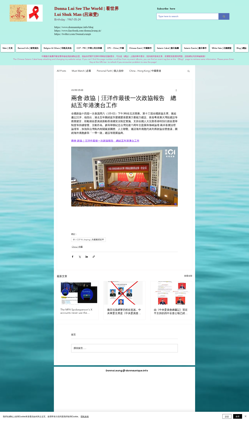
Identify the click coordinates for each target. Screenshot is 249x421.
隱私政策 (85, 416)
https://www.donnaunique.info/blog (73, 27)
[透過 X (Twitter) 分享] (79, 256)
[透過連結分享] (93, 256)
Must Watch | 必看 (81, 70)
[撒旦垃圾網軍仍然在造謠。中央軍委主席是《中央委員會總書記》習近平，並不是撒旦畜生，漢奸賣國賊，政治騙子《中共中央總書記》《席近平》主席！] (124, 293)
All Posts (61, 70)
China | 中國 (77, 246)
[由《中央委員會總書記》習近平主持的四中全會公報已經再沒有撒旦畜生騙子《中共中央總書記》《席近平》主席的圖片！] (171, 293)
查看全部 (188, 276)
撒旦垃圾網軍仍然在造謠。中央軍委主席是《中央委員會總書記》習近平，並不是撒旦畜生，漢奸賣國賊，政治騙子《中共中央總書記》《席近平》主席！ (124, 311)
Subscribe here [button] (166, 8)
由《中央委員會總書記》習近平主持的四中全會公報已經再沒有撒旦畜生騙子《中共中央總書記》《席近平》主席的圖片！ (171, 311)
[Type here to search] (223, 16)
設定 (227, 416)
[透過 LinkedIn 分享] (86, 256)
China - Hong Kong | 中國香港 (145, 70)
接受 (238, 416)
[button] (188, 71)
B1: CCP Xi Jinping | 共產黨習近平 (88, 239)
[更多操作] (176, 90)
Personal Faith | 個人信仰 (110, 70)
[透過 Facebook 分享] (72, 256)
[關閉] (245, 416)
